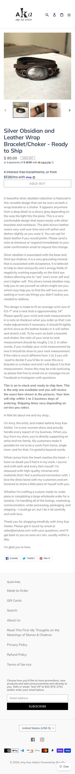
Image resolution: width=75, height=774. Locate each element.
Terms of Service (19, 664)
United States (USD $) (36, 728)
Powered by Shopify (53, 762)
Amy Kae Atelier (30, 762)
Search (12, 610)
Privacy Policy (17, 645)
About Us (13, 620)
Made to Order (17, 591)
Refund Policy (17, 655)
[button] (29, 162)
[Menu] (69, 14)
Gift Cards (14, 600)
